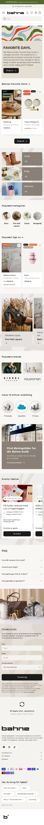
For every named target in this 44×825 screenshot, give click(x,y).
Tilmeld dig (22, 677)
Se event (17, 534)
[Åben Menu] (3, 12)
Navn (3, 644)
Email (4, 653)
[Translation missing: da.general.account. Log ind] (27, 13)
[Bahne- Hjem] (15, 12)
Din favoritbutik (7, 663)
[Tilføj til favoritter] (19, 92)
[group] (6, 219)
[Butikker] (36, 13)
